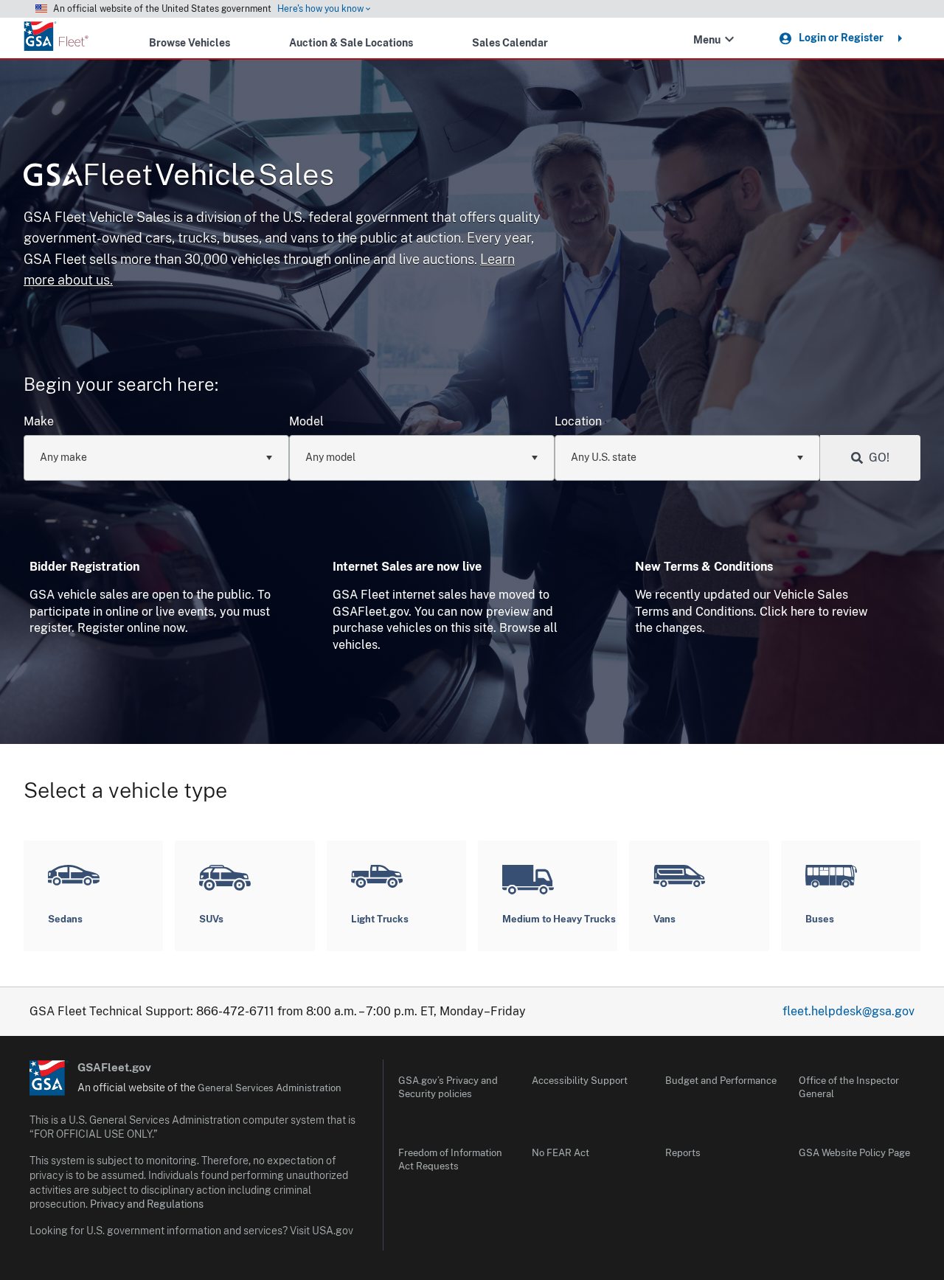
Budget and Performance (721, 1080)
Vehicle (208, 174)
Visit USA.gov (321, 1230)
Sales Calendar (510, 42)
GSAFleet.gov (114, 1067)
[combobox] (156, 458)
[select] (268, 457)
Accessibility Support (580, 1080)
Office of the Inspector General (849, 1087)
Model (306, 421)
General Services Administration (269, 1087)
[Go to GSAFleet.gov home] (49, 1078)
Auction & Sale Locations (351, 42)
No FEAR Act (560, 1152)
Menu (707, 39)
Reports (683, 1152)
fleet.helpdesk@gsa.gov (848, 1011)
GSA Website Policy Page (854, 1152)
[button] (729, 39)
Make (39, 421)
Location (578, 421)
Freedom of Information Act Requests (450, 1159)
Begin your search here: (121, 384)
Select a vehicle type (125, 790)
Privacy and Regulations (147, 1204)
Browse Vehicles (189, 42)
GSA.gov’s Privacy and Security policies (448, 1087)
